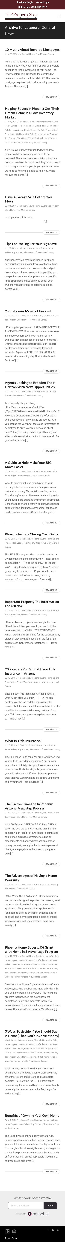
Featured (24, 745)
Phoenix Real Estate (42, 391)
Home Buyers (11, 126)
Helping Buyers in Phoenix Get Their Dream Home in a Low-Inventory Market (32, 113)
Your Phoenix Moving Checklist (28, 311)
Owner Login (42, 2)
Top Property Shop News (16, 138)
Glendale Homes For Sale (46, 122)
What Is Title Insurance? (23, 741)
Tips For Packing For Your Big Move (31, 244)
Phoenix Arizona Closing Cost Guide (31, 534)
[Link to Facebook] (48, 1230)
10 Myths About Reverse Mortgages (32, 49)
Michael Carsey (47, 54)
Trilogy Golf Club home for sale (42, 138)
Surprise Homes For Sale (46, 134)
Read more (51, 97)
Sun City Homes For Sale (23, 134)
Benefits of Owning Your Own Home (32, 1115)
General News (28, 54)
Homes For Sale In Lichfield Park (32, 126)
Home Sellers (53, 315)
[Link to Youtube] (57, 1230)
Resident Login (25, 2)
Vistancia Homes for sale (16, 142)
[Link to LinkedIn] (53, 1230)
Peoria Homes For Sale (34, 130)
